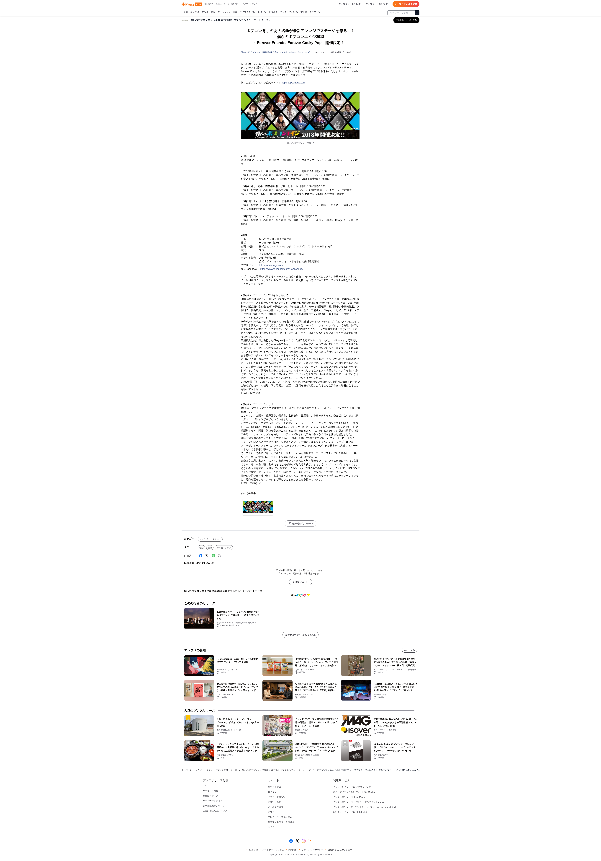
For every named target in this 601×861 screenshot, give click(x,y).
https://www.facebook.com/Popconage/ (281, 269)
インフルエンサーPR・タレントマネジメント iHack (358, 802)
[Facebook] (200, 555)
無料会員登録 (274, 787)
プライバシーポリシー (313, 849)
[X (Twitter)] (206, 555)
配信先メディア (210, 795)
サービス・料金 (210, 790)
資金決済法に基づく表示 (340, 849)
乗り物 (303, 12)
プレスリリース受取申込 (280, 817)
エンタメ (194, 12)
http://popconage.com (293, 82)
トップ (185, 770)
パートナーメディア (213, 800)
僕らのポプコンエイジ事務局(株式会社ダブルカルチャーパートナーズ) (275, 52)
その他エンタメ (223, 547)
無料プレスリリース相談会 (281, 822)
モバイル (293, 12)
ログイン (272, 792)
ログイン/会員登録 (408, 4)
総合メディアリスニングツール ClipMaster (354, 792)
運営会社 (253, 849)
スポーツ (262, 12)
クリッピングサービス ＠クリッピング (352, 787)
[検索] (417, 12)
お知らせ (272, 812)
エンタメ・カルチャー (210, 539)
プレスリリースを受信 (377, 4)
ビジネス (273, 12)
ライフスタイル (247, 12)
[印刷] (219, 555)
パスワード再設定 (276, 797)
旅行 (213, 12)
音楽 (201, 547)
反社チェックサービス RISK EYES (350, 812)
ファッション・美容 (227, 12)
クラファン (315, 12)
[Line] (213, 555)
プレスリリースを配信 (349, 4)
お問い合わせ (300, 582)
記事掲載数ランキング (214, 805)
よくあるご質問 (275, 807)
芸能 (210, 547)
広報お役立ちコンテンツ (215, 810)
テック (283, 12)
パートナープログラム (273, 849)
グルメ (205, 12)
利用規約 (292, 849)
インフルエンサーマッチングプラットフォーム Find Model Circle (365, 807)
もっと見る (409, 650)
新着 (185, 12)
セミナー (272, 827)
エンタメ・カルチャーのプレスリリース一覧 (215, 770)
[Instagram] (304, 841)
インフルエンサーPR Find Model (349, 797)
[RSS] (310, 841)
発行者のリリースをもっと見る (300, 634)
